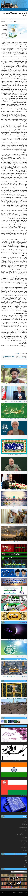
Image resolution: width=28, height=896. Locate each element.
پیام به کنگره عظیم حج (24, 844)
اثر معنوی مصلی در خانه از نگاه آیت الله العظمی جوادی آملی (17, 524)
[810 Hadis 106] (12, 721)
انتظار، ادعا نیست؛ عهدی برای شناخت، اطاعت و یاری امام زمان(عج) (16, 506)
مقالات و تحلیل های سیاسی (23, 821)
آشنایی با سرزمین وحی (22, 681)
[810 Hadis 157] (2, 721)
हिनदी (26, 860)
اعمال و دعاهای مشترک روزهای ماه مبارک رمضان (17, 639)
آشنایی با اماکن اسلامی (22, 659)
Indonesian (25, 859)
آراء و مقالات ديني (17, 353)
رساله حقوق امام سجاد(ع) (23, 840)
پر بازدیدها (24, 725)
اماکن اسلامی (25, 830)
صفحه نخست (25, 818)
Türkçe (25, 857)
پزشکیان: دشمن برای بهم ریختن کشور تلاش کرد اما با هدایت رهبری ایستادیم (14, 401)
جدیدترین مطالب (23, 366)
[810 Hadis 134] (5, 721)
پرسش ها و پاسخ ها (24, 831)
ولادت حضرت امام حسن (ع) (21, 656)
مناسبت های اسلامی (22, 622)
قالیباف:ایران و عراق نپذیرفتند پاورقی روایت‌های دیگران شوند (17, 472)
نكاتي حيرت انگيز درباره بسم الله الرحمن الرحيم (19, 760)
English (25, 864)
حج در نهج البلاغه (24, 824)
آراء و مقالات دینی (24, 823)
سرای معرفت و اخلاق (24, 847)
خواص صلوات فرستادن (23, 743)
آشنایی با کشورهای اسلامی (23, 827)
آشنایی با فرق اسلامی (24, 828)
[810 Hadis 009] (9, 721)
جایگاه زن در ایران (24, 837)
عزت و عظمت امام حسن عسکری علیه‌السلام (20, 541)
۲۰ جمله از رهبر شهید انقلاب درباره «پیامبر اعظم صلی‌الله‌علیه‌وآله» (16, 418)
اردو (26, 863)
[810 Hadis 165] (19, 721)
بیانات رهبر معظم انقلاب (23, 841)
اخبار (26, 820)
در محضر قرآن (25, 850)
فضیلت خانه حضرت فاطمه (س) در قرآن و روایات (17, 698)
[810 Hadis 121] (15, 721)
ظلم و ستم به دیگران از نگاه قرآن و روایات (20, 812)
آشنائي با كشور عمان (23, 795)
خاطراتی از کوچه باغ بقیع (22, 714)
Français (25, 856)
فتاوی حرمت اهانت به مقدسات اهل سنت (21, 834)
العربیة (25, 862)
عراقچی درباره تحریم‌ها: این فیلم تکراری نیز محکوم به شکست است (16, 489)
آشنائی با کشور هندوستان (23, 777)
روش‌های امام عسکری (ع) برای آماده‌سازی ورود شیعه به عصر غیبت (16, 454)
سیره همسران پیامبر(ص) (23, 833)
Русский (25, 866)
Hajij (26, 9)
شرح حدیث (25, 843)
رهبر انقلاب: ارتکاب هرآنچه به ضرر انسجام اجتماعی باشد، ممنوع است (16, 383)
